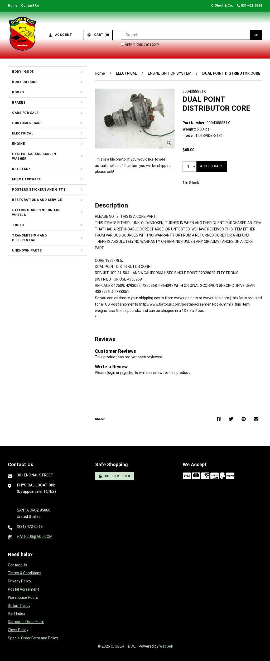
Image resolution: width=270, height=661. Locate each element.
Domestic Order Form (26, 622)
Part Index (16, 613)
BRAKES (18, 102)
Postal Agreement (23, 589)
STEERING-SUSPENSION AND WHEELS (36, 212)
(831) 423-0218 (30, 526)
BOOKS (18, 92)
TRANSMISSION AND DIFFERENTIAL (29, 238)
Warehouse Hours (23, 597)
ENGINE (18, 144)
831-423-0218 (251, 5)
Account (62, 35)
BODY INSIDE (23, 72)
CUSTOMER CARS (27, 123)
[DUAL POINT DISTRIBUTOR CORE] (135, 118)
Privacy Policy (19, 581)
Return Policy (19, 606)
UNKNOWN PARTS (27, 250)
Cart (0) (100, 35)
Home (12, 5)
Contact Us (30, 5)
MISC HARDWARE (26, 179)
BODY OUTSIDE (24, 82)
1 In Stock (190, 183)
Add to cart (211, 166)
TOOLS (18, 225)
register (127, 372)
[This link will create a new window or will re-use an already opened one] (219, 419)
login (111, 372)
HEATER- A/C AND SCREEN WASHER (34, 156)
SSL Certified (116, 476)
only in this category (141, 44)
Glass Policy (18, 630)
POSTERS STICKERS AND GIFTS (38, 189)
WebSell (166, 646)
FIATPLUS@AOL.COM (34, 536)
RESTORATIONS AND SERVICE (37, 200)
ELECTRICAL (22, 133)
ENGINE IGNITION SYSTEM (169, 73)
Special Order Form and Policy (33, 638)
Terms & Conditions (24, 573)
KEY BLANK (21, 169)
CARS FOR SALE (25, 113)
